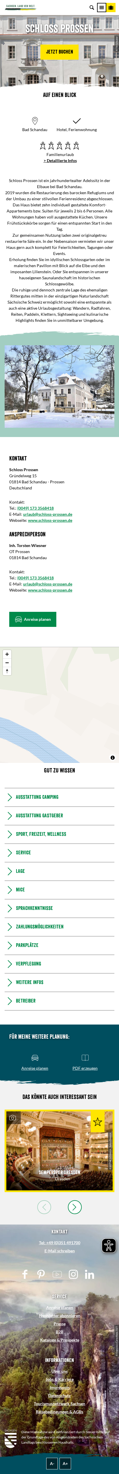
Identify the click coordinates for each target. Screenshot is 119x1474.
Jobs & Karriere (60, 1379)
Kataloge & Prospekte (59, 1339)
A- (52, 1463)
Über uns (59, 1371)
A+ (65, 1463)
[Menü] (101, 7)
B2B (59, 1331)
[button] (59, 52)
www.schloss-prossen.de (50, 520)
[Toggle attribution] (112, 757)
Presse (60, 1323)
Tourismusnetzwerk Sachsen (59, 1403)
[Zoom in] (7, 654)
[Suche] (91, 7)
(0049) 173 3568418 (35, 508)
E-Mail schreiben (59, 1250)
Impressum (60, 1387)
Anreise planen (59, 1307)
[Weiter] (75, 1207)
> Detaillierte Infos (60, 160)
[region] (59, 705)
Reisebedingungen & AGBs (59, 1411)
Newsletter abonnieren (59, 1315)
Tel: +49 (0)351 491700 (59, 1242)
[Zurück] (44, 1207)
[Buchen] (111, 7)
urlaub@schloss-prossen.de (47, 514)
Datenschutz (59, 1395)
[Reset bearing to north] (7, 671)
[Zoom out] (7, 662)
